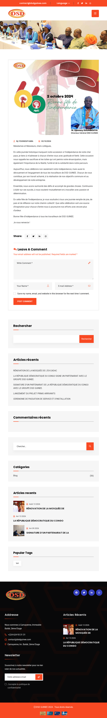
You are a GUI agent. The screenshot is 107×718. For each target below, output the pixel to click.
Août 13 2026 (34, 504)
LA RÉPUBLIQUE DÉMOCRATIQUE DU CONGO (38, 520)
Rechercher (22, 326)
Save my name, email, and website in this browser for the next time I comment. (53, 293)
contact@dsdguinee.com (32, 3)
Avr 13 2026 (21, 516)
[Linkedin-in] (91, 592)
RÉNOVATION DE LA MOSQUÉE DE (45, 508)
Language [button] (61, 3)
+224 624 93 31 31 (16, 634)
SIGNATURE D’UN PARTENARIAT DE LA (47, 532)
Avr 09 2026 (34, 528)
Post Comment (24, 301)
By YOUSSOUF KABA (24, 141)
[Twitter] (84, 592)
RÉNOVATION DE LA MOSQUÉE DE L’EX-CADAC (35, 370)
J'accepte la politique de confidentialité (19, 686)
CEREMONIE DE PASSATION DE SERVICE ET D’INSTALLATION (41, 399)
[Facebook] (76, 592)
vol (17, 563)
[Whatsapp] (99, 592)
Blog (15, 475)
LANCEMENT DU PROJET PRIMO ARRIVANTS (34, 393)
